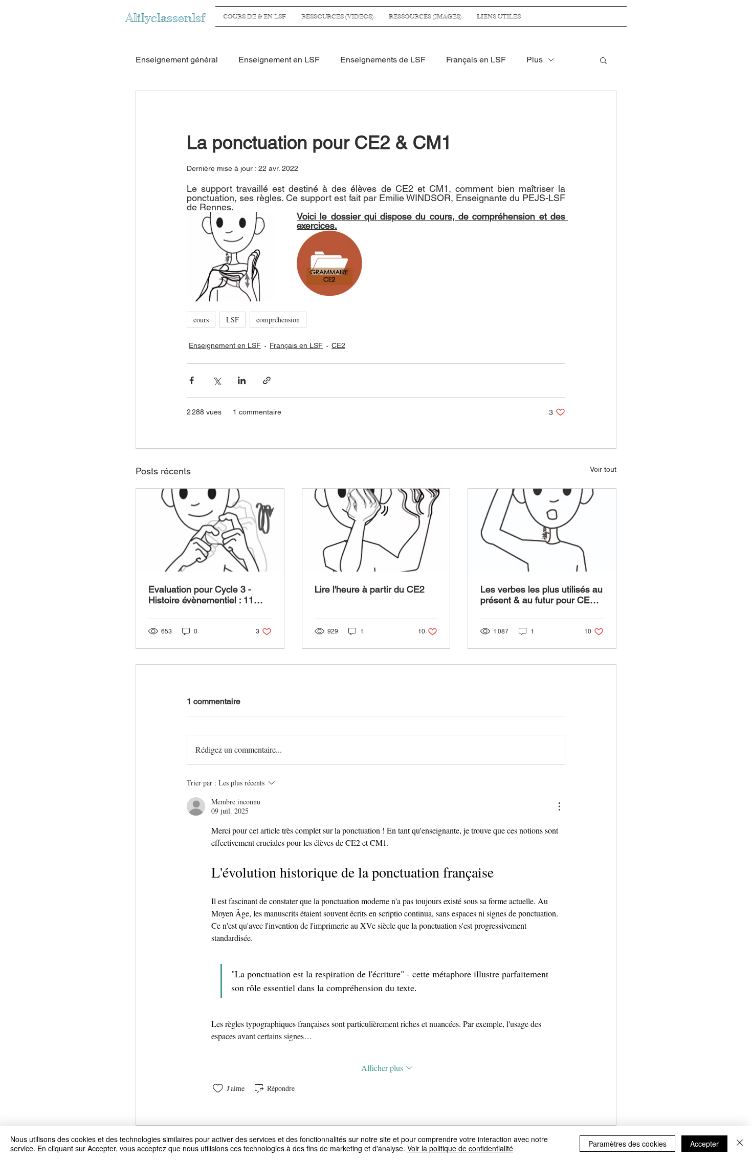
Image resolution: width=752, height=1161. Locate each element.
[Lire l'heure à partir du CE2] (376, 530)
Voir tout (603, 469)
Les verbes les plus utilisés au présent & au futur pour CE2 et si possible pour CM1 (541, 594)
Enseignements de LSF (383, 59)
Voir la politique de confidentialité (460, 1148)
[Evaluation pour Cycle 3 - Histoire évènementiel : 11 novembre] (210, 530)
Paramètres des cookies (627, 1143)
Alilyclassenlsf (165, 18)
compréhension (278, 319)
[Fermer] (740, 1143)
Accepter (704, 1143)
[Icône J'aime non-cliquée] (218, 1088)
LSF (232, 319)
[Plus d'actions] (559, 806)
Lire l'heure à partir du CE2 (370, 589)
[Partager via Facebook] (191, 380)
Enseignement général (177, 59)
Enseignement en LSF (279, 59)
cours (201, 319)
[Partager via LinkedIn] (242, 380)
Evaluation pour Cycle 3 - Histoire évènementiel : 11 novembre (201, 594)
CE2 (338, 345)
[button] (603, 60)
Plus (534, 59)
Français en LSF (476, 59)
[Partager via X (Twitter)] (217, 380)
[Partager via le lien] (267, 380)
